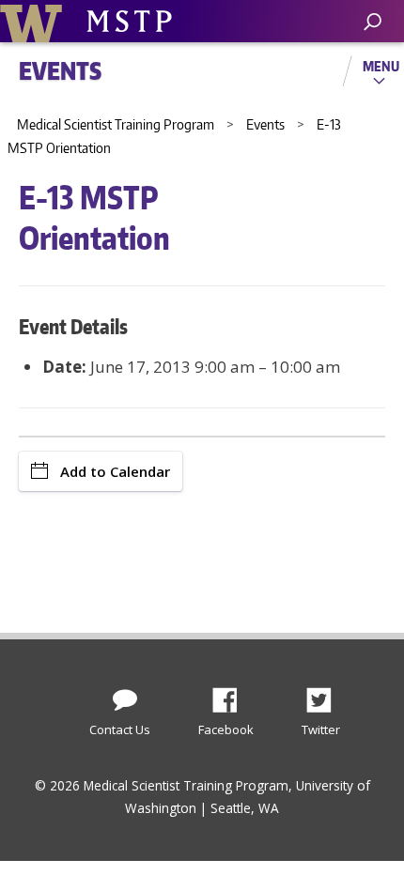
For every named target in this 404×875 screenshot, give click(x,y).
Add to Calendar (115, 471)
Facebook (232, 695)
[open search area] (372, 22)
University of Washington (34, 21)
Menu (381, 65)
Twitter (326, 695)
